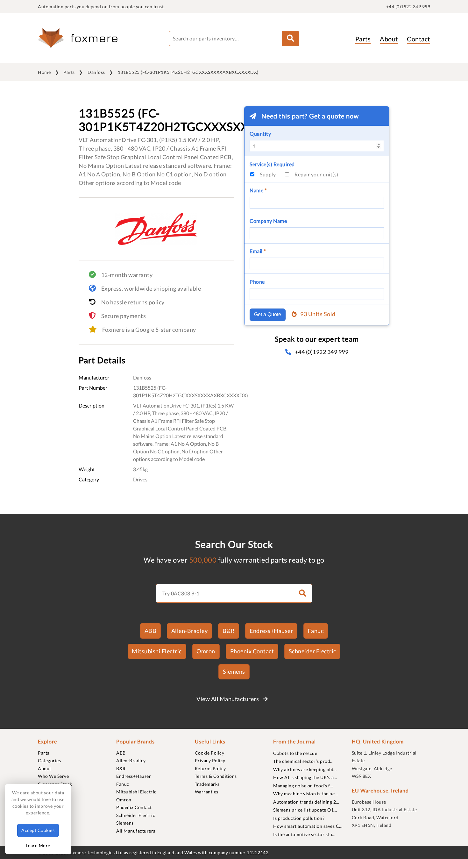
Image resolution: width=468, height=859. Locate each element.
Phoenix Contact (252, 651)
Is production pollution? (298, 818)
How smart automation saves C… (308, 826)
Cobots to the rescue (295, 753)
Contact (418, 39)
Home (44, 72)
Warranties (206, 791)
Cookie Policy (209, 753)
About (389, 39)
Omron (205, 651)
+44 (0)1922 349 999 (408, 6)
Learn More (38, 845)
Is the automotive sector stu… (304, 834)
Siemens (234, 671)
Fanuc (316, 630)
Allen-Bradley (189, 630)
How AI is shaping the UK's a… (305, 777)
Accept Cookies (37, 830)
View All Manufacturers (228, 698)
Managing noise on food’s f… (303, 785)
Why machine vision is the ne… (305, 793)
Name (258, 190)
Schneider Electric (312, 651)
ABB (151, 630)
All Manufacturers (135, 831)
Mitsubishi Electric (157, 651)
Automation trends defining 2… (306, 802)
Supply (268, 174)
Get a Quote (267, 314)
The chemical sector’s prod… (303, 761)
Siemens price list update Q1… (305, 810)
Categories (49, 760)
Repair (316, 174)
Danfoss (96, 72)
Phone (257, 282)
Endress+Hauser (271, 630)
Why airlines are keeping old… (305, 769)
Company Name (268, 221)
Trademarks (207, 784)
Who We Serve (53, 776)
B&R (229, 630)
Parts (363, 39)
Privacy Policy (210, 760)
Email (258, 251)
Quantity (260, 134)
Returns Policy (210, 768)
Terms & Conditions (216, 776)
